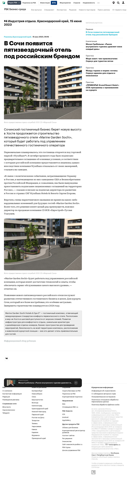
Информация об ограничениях (104, 390)
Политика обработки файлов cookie (105, 404)
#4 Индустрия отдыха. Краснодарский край (36, 21)
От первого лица (119, 9)
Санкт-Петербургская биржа (103, 454)
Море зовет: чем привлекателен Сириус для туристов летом (101, 60)
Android (65, 417)
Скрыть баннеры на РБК (71, 390)
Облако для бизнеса (70, 427)
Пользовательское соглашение (103, 396)
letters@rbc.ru (114, 444)
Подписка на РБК (69, 393)
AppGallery (66, 420)
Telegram (6, 412)
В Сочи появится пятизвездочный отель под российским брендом (102, 33)
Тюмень (34, 423)
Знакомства (66, 441)
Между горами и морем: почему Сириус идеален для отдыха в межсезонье (102, 73)
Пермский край (38, 414)
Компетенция (23, 380)
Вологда (35, 402)
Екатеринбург (37, 390)
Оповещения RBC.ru (70, 406)
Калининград (37, 405)
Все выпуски (36, 9)
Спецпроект (49, 9)
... (98, 2)
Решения (8, 37)
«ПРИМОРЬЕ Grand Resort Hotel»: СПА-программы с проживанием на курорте (102, 87)
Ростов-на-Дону (38, 417)
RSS (63, 403)
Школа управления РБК (71, 450)
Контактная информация (12, 393)
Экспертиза (62, 9)
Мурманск (36, 435)
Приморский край (39, 438)
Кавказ (34, 429)
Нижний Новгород (39, 411)
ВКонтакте (6, 406)
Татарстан (35, 420)
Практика (90, 55)
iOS (63, 414)
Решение (72, 9)
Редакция (6, 396)
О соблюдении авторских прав (104, 393)
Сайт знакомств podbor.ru (72, 444)
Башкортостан (37, 399)
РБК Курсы (66, 447)
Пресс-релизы (104, 9)
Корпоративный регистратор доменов (73, 431)
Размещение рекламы (10, 399)
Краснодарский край (22, 37)
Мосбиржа (115, 453)
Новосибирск (37, 393)
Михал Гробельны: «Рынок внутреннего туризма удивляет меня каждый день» (45, 383)
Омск (34, 396)
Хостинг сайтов (68, 435)
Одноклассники (8, 409)
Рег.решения (67, 438)
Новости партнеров (87, 9)
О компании (7, 390)
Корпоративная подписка (72, 396)
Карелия (35, 432)
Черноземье (36, 426)
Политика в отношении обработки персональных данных (105, 400)
